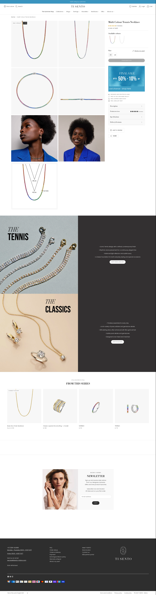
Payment (52, 554)
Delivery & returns (116, 122)
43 (115, 55)
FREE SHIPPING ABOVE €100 (118, 98)
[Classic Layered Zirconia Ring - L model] (60, 406)
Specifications (114, 117)
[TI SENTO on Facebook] (8, 577)
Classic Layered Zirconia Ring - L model (55, 426)
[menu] (17, 593)
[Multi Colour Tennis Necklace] (112, 40)
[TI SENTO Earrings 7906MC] (132, 406)
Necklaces (94, 11)
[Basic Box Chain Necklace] (24, 406)
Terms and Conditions (106, 593)
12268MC (81, 426)
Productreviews (126, 111)
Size (109, 51)
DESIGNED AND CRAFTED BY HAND (120, 94)
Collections (59, 11)
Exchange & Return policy (58, 557)
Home (13, 17)
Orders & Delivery (55, 552)
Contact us (85, 552)
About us (110, 11)
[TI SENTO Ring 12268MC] (96, 406)
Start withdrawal (12, 565)
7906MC (117, 426)
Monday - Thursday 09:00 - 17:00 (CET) (19, 550)
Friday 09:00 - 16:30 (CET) (15, 553)
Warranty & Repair (55, 559)
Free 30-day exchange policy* (120, 96)
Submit (96, 503)
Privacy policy (118, 593)
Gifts (102, 11)
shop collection (117, 342)
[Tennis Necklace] (122, 40)
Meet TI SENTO (86, 548)
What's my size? (140, 51)
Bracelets (85, 11)
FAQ (51, 548)
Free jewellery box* (117, 101)
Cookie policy (128, 593)
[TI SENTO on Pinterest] (10, 577)
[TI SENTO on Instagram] (12, 577)
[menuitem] (106, 593)
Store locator (86, 550)
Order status (54, 550)
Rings (68, 11)
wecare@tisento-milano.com (16, 560)
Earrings (75, 11)
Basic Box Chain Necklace (15, 426)
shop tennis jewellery (117, 262)
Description (114, 106)
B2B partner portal (88, 554)
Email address (85, 494)
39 (110, 55)
